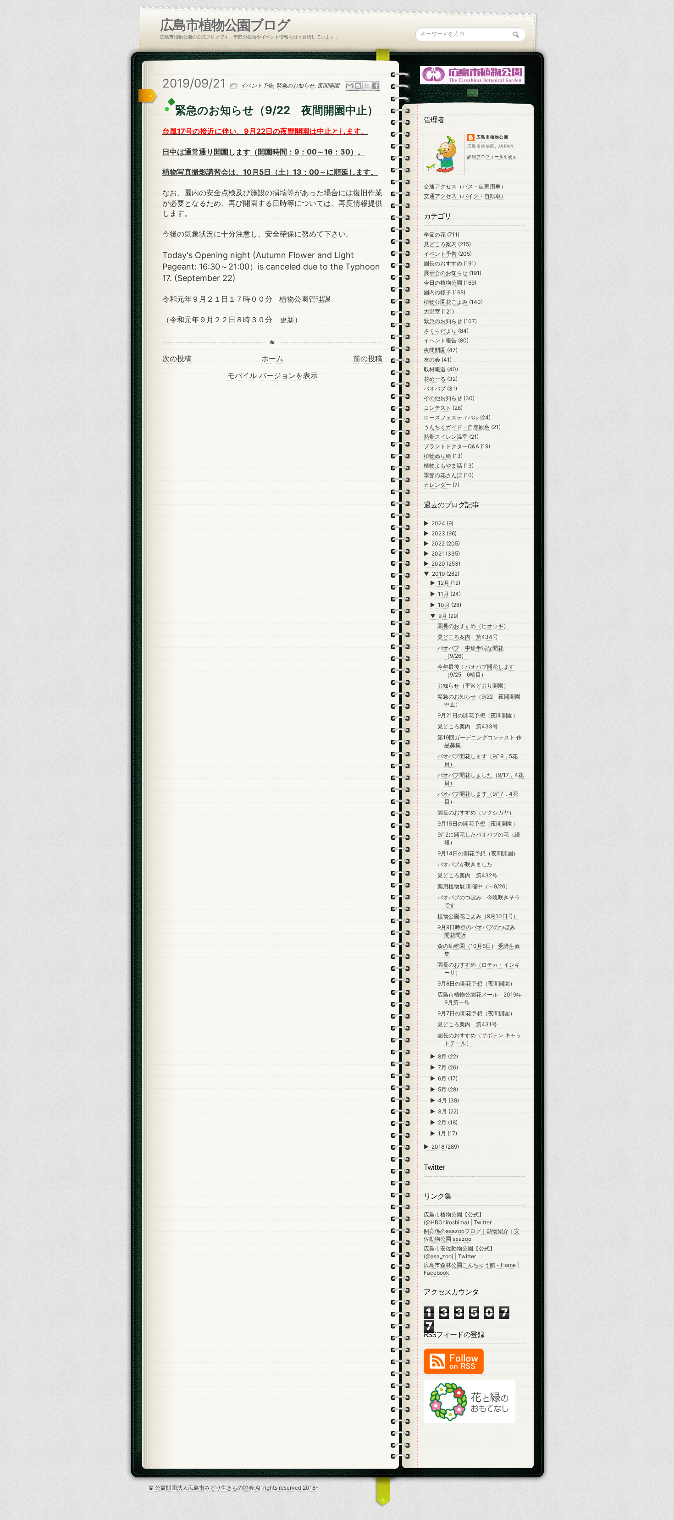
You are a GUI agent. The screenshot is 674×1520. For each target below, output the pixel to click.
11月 (444, 593)
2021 (438, 553)
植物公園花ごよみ (446, 301)
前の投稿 (367, 358)
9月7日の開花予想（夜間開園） (476, 1013)
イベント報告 (440, 340)
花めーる (435, 378)
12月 (444, 582)
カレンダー (437, 484)
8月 (443, 1056)
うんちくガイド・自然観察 (457, 427)
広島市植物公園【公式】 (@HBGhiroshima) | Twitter (458, 1218)
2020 (439, 563)
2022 (438, 543)
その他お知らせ (443, 398)
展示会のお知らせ (446, 273)
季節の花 (435, 234)
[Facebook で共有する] (375, 86)
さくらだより (440, 330)
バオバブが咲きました (464, 864)
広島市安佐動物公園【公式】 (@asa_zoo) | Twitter (459, 1252)
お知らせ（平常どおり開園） (473, 685)
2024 (439, 523)
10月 (444, 604)
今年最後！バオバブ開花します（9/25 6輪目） (475, 670)
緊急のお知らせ (295, 85)
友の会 (432, 359)
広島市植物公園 (492, 136)
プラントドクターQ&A (451, 446)
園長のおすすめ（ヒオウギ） (473, 625)
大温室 (432, 311)
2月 (443, 1122)
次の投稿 (177, 358)
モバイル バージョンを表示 (272, 375)
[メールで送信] (349, 86)
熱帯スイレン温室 (446, 436)
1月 (442, 1133)
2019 (439, 573)
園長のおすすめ (443, 263)
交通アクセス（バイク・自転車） (465, 196)
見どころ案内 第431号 (467, 1024)
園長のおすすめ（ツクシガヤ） (475, 812)
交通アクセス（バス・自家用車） (465, 186)
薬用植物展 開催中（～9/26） (474, 886)
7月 (443, 1067)
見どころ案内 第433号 (467, 726)
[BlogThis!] (358, 86)
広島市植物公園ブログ (225, 25)
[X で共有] (366, 86)
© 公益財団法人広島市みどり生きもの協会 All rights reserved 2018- (233, 1487)
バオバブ (435, 388)
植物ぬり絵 (437, 455)
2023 (439, 533)
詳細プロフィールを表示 (492, 156)
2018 (438, 1146)
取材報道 (435, 369)
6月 (443, 1078)
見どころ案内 (440, 244)
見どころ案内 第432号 (467, 875)
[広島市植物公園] (472, 74)
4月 (443, 1100)
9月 (443, 615)
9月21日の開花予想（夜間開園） (477, 715)
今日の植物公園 (443, 282)
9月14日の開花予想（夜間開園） (478, 853)
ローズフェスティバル (451, 417)
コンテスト (437, 407)
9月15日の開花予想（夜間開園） (477, 823)
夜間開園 (328, 85)
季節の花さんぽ (443, 475)
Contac (472, 93)
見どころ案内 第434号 (467, 636)
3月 (443, 1111)
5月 (443, 1089)
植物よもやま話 (443, 465)
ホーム (272, 358)
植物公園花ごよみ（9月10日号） (478, 916)
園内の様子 (437, 292)
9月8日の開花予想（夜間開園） (476, 983)
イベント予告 (256, 85)
